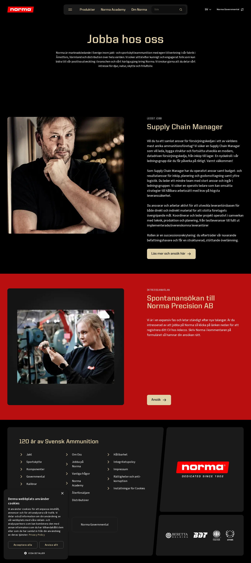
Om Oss (77, 455)
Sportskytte (34, 462)
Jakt (29, 455)
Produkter (87, 9)
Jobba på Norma (77, 464)
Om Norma (139, 9)
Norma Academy (113, 9)
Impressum (121, 469)
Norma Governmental (228, 9)
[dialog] (36, 524)
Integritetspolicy (124, 462)
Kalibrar (31, 484)
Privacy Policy (37, 535)
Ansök (156, 399)
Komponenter (35, 469)
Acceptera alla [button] (23, 545)
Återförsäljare (81, 493)
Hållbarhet (121, 455)
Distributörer (80, 500)
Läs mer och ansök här (168, 253)
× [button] (62, 493)
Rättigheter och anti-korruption (127, 479)
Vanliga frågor (81, 474)
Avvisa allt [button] (51, 545)
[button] (36, 553)
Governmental (35, 477)
